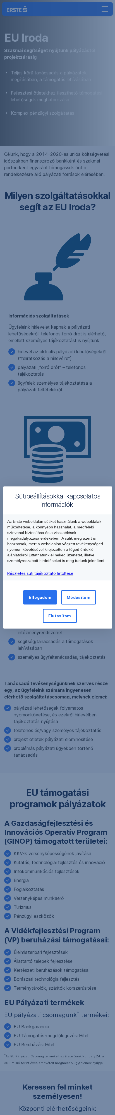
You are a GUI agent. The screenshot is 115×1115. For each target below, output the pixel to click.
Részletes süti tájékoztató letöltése (40, 573)
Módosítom (78, 597)
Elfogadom (40, 597)
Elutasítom (59, 615)
